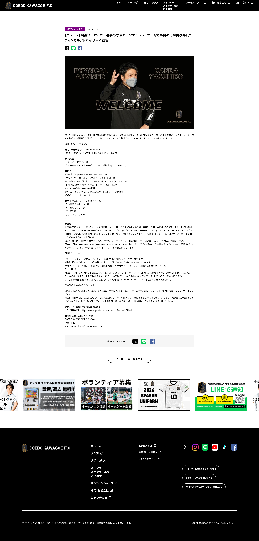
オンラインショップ (193, 2)
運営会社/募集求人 (148, 452)
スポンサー (168, 2)
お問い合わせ (242, 2)
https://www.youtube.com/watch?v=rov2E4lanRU (107, 310)
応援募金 (167, 9)
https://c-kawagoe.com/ (88, 306)
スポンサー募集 (170, 5)
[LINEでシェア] (73, 48)
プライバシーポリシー (149, 458)
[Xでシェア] (67, 48)
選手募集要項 (145, 445)
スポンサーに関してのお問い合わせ (201, 468)
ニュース (118, 2)
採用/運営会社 (219, 2)
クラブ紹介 (133, 2)
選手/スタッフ (151, 2)
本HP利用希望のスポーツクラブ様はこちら (204, 486)
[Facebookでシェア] (80, 48)
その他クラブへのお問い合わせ (199, 477)
